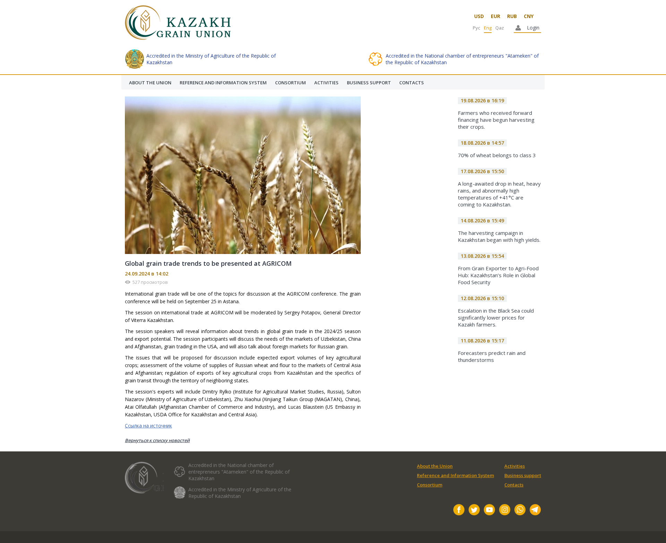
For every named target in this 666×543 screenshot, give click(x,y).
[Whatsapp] (520, 510)
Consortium (429, 485)
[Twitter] (474, 510)
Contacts (513, 485)
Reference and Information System (455, 475)
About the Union (435, 466)
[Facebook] (459, 510)
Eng (488, 28)
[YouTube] (489, 510)
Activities (514, 466)
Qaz (499, 28)
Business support (522, 475)
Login (533, 27)
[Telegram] (535, 510)
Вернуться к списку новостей (157, 440)
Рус (476, 28)
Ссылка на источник (148, 425)
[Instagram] (505, 510)
